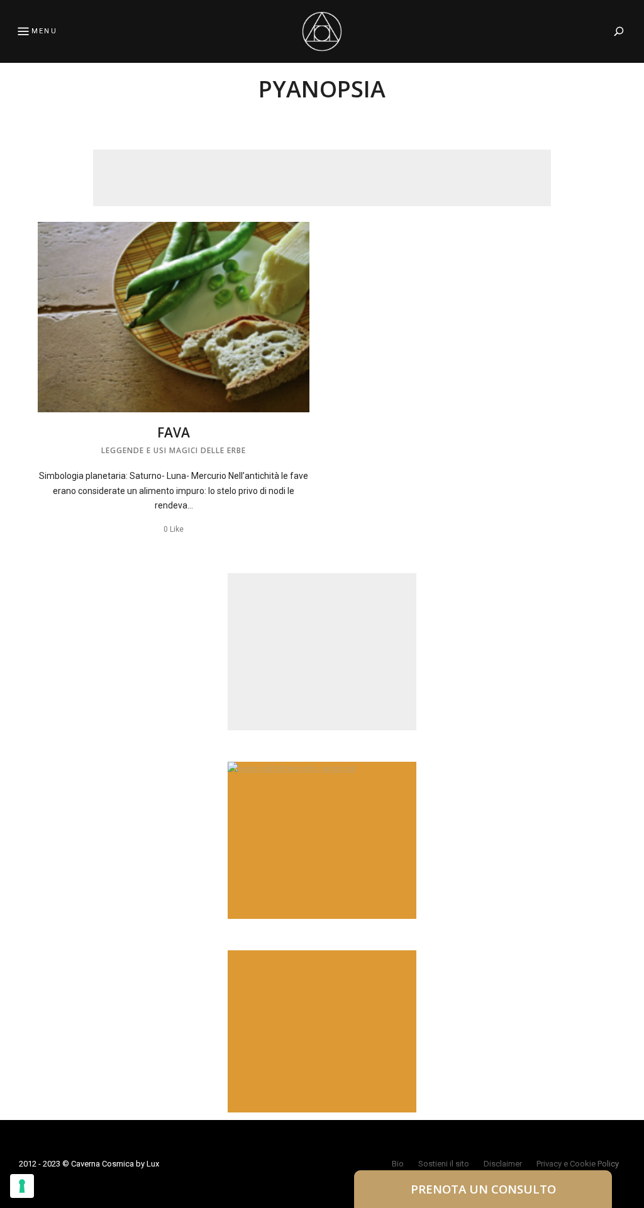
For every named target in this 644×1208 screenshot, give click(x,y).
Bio (398, 1163)
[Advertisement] (322, 178)
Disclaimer (503, 1163)
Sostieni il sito (443, 1163)
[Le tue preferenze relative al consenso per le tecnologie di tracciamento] (22, 1186)
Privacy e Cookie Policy (577, 1163)
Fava (173, 432)
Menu (44, 31)
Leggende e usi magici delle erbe (173, 450)
